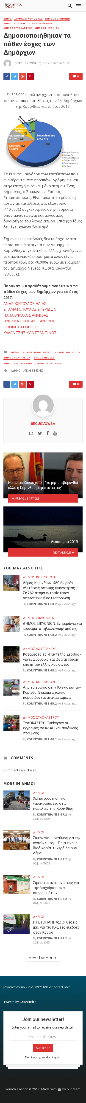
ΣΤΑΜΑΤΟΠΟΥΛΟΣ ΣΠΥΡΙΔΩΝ (29, 309)
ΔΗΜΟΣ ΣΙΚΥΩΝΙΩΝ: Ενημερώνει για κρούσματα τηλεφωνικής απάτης (52, 626)
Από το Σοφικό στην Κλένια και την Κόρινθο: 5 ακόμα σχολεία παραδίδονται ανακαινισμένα (52, 692)
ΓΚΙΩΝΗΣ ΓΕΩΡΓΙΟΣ (21, 327)
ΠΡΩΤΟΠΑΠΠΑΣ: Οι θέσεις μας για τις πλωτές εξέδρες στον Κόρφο (56, 927)
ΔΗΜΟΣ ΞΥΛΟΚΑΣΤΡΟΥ (18, 28)
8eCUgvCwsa (26, 63)
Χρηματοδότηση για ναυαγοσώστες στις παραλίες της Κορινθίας (53, 803)
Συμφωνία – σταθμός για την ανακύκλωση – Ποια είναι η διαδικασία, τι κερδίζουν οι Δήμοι (56, 845)
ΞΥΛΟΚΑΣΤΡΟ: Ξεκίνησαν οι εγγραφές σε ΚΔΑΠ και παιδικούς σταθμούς (50, 728)
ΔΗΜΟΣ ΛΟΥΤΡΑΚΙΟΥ (16, 23)
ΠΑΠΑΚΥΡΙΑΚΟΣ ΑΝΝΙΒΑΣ (25, 315)
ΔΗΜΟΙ (7, 18)
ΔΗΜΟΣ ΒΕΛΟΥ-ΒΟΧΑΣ (28, 18)
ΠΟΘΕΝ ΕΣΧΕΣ (34, 370)
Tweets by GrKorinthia (19, 1002)
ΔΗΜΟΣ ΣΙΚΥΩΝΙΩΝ (46, 28)
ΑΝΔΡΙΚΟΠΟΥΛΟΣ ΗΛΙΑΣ (24, 303)
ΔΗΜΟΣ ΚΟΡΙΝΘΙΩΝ (57, 18)
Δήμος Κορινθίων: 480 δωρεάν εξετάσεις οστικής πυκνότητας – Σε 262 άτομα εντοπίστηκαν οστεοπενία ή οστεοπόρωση (50, 590)
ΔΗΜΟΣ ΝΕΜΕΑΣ (42, 23)
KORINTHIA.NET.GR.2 (42, 604)
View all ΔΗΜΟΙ (40, 957)
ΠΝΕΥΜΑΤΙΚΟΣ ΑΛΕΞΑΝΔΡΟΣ (29, 321)
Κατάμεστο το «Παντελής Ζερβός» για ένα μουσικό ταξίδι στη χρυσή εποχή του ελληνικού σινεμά (52, 659)
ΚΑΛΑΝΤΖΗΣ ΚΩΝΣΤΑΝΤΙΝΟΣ (29, 332)
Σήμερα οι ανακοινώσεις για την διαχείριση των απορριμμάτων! (56, 888)
